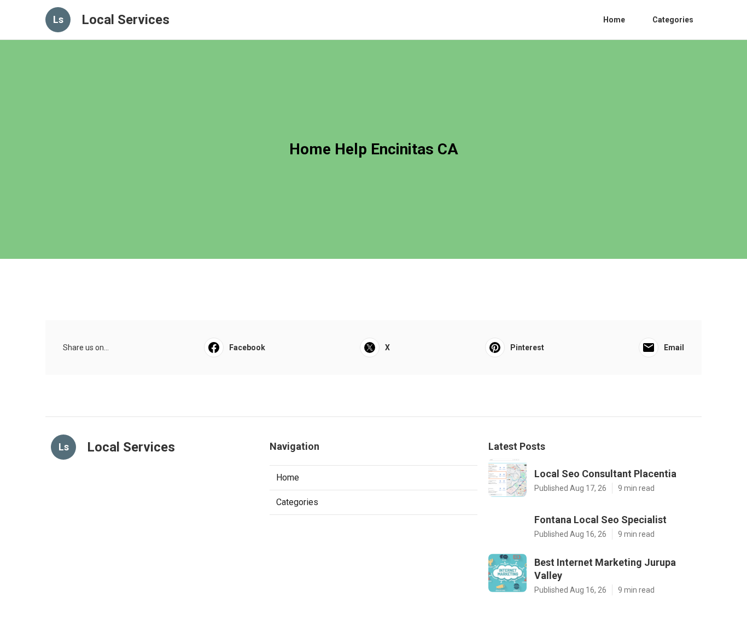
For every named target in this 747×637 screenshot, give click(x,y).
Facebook (247, 347)
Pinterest (527, 347)
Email (674, 347)
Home (614, 19)
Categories (672, 19)
